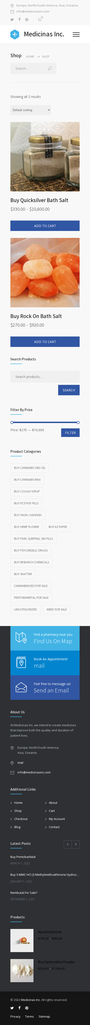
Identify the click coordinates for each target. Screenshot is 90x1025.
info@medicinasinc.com (32, 11)
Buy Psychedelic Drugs (31, 550)
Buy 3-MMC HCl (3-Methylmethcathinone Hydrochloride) (45, 874)
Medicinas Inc (30, 1000)
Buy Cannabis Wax (27, 480)
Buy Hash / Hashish (28, 515)
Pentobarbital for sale (31, 598)
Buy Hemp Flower (26, 527)
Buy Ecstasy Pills (26, 503)
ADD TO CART (45, 226)
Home (30, 57)
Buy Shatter (23, 574)
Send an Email (51, 690)
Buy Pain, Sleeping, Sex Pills (33, 539)
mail (39, 665)
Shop (18, 811)
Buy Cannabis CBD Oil (29, 468)
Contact (54, 827)
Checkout (20, 819)
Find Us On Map (53, 641)
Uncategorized (25, 609)
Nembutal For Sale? (23, 893)
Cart (52, 811)
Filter (70, 432)
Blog (17, 827)
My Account (57, 819)
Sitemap (44, 1016)
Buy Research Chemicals (31, 562)
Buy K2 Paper (58, 527)
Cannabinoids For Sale (31, 586)
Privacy (15, 1016)
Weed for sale (57, 609)
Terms (29, 1016)
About (53, 803)
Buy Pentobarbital (23, 857)
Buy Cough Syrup (27, 491)
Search (69, 390)
